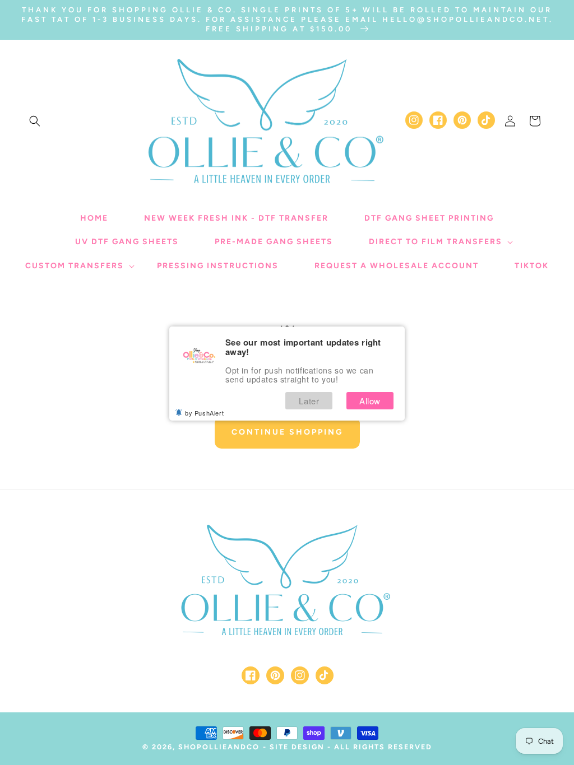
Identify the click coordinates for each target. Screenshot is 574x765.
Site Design (297, 747)
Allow (370, 401)
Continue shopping (287, 432)
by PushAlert (204, 412)
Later (309, 401)
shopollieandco (219, 747)
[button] (34, 121)
